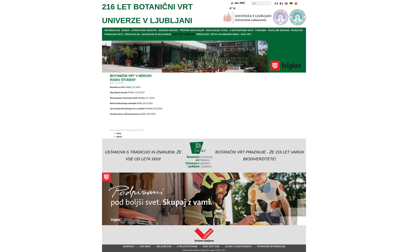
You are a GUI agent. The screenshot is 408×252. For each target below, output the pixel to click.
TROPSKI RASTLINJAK (192, 30)
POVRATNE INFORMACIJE (271, 246)
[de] (290, 3)
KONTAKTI (128, 246)
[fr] (281, 3)
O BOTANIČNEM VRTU (242, 30)
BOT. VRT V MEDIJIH (184, 34)
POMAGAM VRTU (113, 34)
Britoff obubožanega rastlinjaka (123, 103)
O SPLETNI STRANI (187, 246)
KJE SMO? (145, 246)
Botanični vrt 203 (117, 87)
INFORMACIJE (112, 30)
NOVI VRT (246, 34)
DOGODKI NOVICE (168, 30)
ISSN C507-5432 (211, 246)
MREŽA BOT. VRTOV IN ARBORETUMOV (217, 34)
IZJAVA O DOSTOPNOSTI (238, 246)
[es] (295, 3)
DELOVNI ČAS (163, 246)
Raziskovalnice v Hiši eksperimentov (125, 114)
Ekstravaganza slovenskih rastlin (124, 98)
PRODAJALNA (132, 34)
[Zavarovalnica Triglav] (204, 225)
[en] (286, 3)
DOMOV (125, 30)
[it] (276, 3)
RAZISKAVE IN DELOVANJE (156, 34)
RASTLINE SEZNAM (278, 30)
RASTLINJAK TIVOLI (217, 30)
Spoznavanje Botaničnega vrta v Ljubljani (127, 109)
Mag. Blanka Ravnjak (118, 92)
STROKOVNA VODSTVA (144, 30)
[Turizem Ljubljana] (204, 243)
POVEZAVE (297, 30)
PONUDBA (260, 30)
